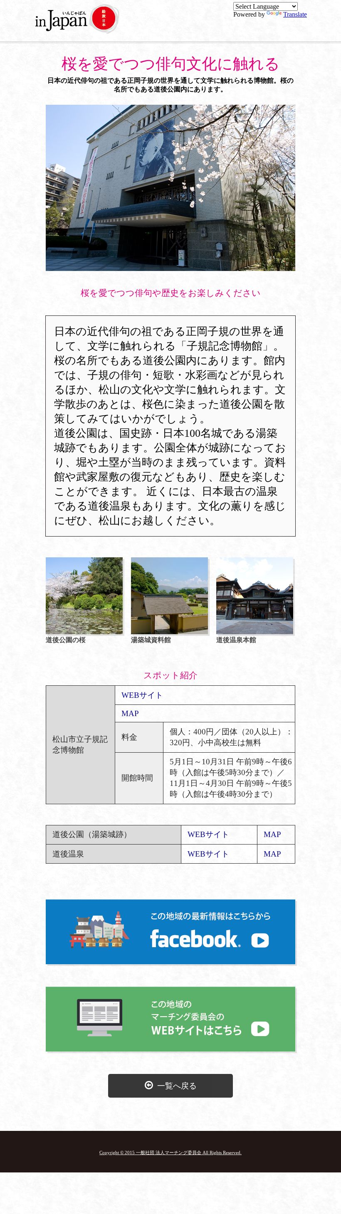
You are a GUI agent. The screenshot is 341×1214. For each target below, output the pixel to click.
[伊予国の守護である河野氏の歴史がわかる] (169, 631)
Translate (295, 14)
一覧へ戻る (175, 1085)
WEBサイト (142, 695)
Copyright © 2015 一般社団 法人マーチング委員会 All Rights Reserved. (170, 1152)
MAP (130, 713)
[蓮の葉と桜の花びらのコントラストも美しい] (84, 631)
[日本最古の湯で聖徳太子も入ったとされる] (254, 631)
